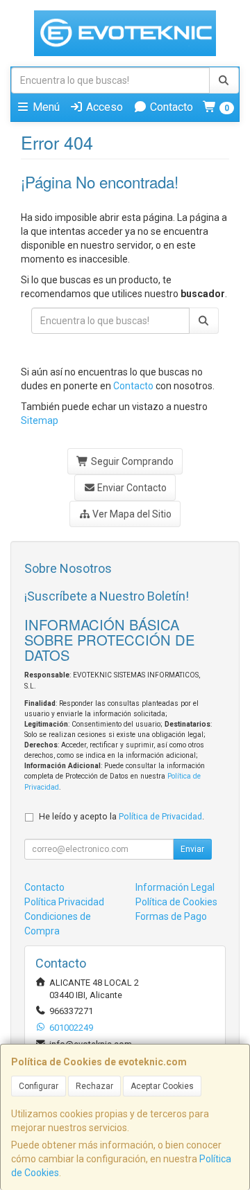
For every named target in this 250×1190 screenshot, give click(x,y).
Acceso (103, 107)
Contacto (170, 107)
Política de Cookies (176, 901)
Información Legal (175, 887)
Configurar (38, 1086)
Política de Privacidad (160, 816)
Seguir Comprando (131, 461)
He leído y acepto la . (121, 816)
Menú (45, 107)
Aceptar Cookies (162, 1086)
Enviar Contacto (131, 487)
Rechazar (94, 1086)
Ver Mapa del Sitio (131, 513)
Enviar (192, 849)
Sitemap (39, 420)
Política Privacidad (64, 901)
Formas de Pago (171, 916)
